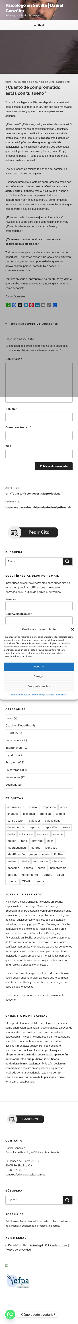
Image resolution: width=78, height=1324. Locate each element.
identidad (51, 847)
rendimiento (30, 874)
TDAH (26, 881)
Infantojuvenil (14, 747)
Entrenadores (14, 740)
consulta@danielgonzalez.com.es (25, 1174)
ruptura (47, 874)
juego (33, 854)
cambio (60, 813)
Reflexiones (12, 777)
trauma (39, 881)
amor (63, 807)
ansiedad (29, 813)
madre (11, 861)
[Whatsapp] (10, 1314)
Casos (9, 718)
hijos (50, 840)
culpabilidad (52, 820)
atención (45, 813)
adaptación (49, 807)
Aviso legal (61, 694)
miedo (24, 861)
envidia (58, 834)
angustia (13, 813)
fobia (24, 840)
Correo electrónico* (18, 614)
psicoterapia (58, 868)
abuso (33, 807)
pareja (42, 868)
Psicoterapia (13, 770)
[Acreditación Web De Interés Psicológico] (6, 1266)
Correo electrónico (18, 427)
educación (26, 834)
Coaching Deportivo (18, 725)
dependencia (15, 827)
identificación (16, 854)
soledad (12, 881)
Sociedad (11, 784)
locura (46, 854)
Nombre (11, 408)
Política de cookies (20, 694)
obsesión (13, 868)
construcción (15, 820)
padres (28, 868)
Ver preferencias (39, 686)
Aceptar (39, 666)
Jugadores (12, 755)
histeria (35, 847)
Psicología (12, 762)
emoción (43, 834)
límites (58, 854)
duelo (11, 834)
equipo (11, 840)
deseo (66, 827)
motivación (40, 861)
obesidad (58, 861)
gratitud (37, 840)
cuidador (34, 820)
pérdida (12, 874)
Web (8, 445)
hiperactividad (16, 847)
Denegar (39, 676)
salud (60, 874)
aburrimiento (15, 807)
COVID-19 (11, 733)
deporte (34, 827)
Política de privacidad (43, 694)
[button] (72, 629)
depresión (50, 827)
